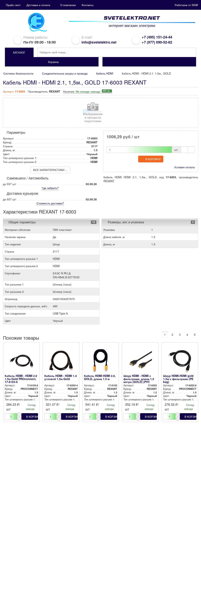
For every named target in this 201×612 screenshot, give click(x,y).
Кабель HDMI (104, 73)
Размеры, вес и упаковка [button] (125, 222)
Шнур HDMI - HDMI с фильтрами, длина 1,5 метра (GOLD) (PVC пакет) (138, 380)
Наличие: (87, 91)
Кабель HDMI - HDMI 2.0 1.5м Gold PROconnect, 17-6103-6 (21, 379)
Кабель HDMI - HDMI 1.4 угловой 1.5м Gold (60, 377)
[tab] (51, 222)
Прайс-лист (13, 5)
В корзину (153, 159)
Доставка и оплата (38, 5)
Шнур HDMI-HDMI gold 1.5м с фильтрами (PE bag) (178, 379)
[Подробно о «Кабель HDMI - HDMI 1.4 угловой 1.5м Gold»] (61, 361)
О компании (68, 5)
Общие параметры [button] (22, 222)
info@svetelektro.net (98, 42)
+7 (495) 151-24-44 (157, 37)
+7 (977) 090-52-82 (157, 42)
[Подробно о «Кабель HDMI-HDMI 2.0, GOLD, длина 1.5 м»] (100, 361)
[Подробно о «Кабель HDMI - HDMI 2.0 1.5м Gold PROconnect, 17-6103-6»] (21, 361)
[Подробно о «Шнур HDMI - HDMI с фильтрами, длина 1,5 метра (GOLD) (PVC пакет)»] (140, 361)
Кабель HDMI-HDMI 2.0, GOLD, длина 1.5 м (100, 377)
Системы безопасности (18, 73)
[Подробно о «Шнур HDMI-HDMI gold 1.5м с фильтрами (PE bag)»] (179, 361)
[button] (19, 52)
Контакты (87, 5)
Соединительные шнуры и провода (65, 73)
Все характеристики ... (50, 170)
